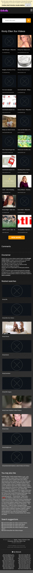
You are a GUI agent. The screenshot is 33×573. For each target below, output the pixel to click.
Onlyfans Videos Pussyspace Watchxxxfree (18, 484)
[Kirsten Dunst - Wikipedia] (25, 107)
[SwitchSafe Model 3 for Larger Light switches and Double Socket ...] (9, 107)
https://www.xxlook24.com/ (8, 568)
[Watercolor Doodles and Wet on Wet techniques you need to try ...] (25, 147)
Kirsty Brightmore (6, 447)
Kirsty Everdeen (6, 373)
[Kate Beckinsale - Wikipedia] (25, 87)
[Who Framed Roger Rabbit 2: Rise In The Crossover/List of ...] (9, 147)
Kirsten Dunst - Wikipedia (24, 109)
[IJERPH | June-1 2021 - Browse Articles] (9, 227)
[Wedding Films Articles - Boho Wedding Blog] (25, 167)
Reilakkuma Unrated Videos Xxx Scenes (12, 499)
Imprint (15, 539)
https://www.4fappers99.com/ (8, 556)
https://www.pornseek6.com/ (24, 559)
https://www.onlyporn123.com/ (24, 562)
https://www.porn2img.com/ (24, 565)
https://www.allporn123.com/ (24, 561)
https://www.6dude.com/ (8, 558)
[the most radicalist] (9, 87)
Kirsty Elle (4, 299)
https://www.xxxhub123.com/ (8, 565)
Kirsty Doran (5, 429)
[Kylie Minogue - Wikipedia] (9, 47)
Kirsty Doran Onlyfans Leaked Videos (11, 410)
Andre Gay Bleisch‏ (21, 494)
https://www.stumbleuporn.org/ (24, 568)
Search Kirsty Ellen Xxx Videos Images (13, 530)
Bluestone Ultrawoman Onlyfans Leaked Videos (18, 487)
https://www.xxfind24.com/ (8, 567)
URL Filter (16, 541)
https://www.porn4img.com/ (24, 567)
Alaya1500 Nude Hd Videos (9, 482)
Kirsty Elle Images (6, 392)
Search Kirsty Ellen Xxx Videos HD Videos (13, 526)
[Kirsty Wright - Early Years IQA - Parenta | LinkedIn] (9, 207)
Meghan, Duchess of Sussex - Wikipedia (12, 70)
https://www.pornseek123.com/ (24, 558)
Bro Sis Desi (24, 497)
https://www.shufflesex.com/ (8, 561)
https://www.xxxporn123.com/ (8, 566)
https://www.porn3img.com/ (24, 566)
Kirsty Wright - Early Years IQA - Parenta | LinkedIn (15, 209)
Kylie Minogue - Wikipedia (9, 49)
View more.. (16, 237)
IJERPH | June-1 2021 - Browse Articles (12, 229)
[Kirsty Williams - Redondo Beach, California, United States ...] (25, 187)
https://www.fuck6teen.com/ (24, 557)
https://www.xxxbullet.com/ (8, 564)
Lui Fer (3, 485)
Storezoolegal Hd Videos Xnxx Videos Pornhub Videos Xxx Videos (15, 478)
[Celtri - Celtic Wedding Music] (9, 187)
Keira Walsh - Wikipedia (24, 209)
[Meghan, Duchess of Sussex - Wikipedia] (9, 67)
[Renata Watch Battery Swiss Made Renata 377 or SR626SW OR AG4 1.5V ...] (25, 67)
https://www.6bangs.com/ (8, 557)
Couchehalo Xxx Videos (8, 513)
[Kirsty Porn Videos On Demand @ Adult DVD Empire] (25, 47)
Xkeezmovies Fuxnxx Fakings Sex (10, 481)
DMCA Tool (22, 541)
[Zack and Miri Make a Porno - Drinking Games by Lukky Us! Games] (25, 127)
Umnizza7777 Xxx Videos (12, 510)
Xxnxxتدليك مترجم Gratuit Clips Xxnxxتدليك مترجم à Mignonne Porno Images (14, 489)
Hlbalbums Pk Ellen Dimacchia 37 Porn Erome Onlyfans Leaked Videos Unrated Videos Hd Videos (16, 502)
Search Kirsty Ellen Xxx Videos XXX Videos (14, 524)
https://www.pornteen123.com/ (24, 560)
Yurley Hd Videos (6, 488)
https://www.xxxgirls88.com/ (24, 554)
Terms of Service (22, 539)
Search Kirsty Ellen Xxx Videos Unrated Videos (15, 523)
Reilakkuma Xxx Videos (14, 504)
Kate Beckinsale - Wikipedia (25, 90)
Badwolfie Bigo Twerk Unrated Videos (11, 476)
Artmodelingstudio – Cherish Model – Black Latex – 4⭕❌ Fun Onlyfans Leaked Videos (15, 496)
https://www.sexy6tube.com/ (24, 556)
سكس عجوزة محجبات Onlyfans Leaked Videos (15, 477)
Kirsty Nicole (5, 355)
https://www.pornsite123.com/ (8, 560)
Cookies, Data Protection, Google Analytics (13, 5)
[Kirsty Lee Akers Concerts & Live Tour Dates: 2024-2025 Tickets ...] (9, 127)
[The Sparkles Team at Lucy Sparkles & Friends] (25, 227)
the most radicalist (7, 90)
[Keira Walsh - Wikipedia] (25, 207)
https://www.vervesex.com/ (8, 562)
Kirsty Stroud (5, 336)
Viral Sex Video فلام (25, 481)
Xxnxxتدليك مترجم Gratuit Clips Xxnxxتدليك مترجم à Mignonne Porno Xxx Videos (16, 491)
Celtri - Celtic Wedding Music (9, 189)
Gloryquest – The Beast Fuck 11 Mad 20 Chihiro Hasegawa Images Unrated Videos (16, 505)
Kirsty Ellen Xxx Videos (8, 318)
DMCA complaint (6, 275)
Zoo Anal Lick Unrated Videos (18, 511)
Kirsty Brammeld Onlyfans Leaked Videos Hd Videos (15, 466)
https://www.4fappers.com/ (8, 554)
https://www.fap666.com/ (8, 559)
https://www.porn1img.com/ (24, 564)
